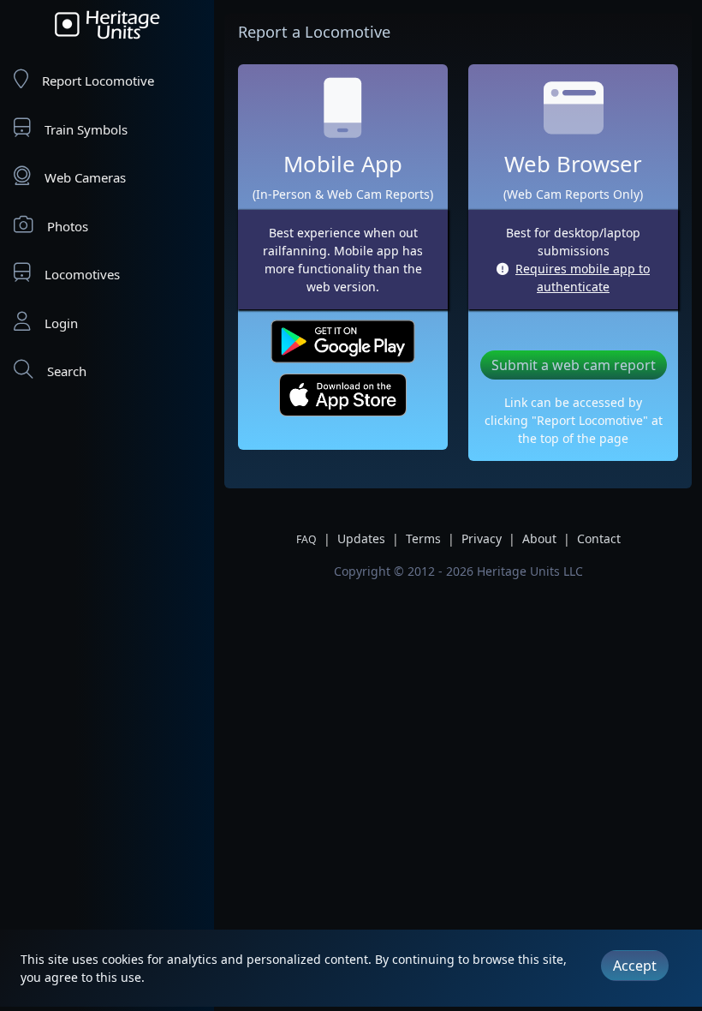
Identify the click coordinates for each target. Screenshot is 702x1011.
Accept (635, 965)
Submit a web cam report (573, 365)
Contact (599, 538)
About (539, 538)
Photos (67, 226)
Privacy (481, 538)
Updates (361, 538)
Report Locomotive (98, 80)
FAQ (306, 539)
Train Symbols (86, 129)
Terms (423, 538)
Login (61, 323)
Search (66, 371)
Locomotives (82, 274)
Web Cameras (85, 177)
